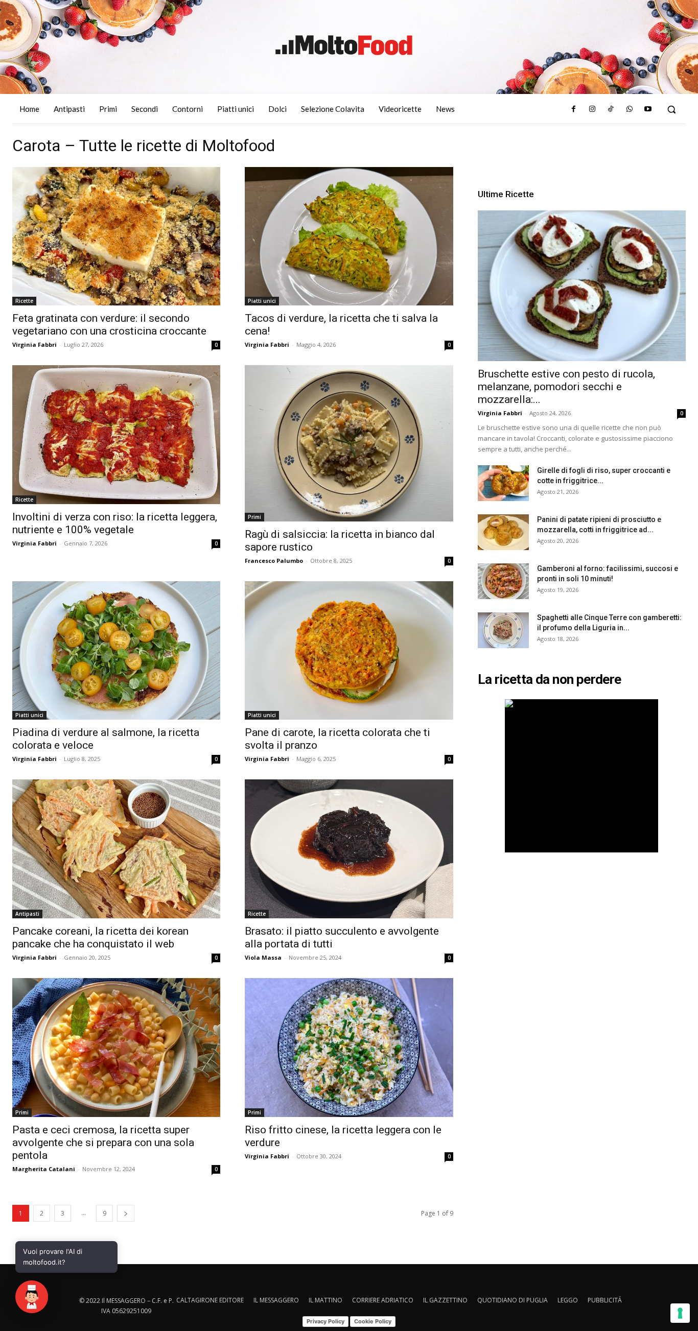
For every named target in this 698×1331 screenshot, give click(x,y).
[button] (671, 109)
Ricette (24, 300)
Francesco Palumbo (274, 560)
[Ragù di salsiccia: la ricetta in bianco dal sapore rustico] (349, 443)
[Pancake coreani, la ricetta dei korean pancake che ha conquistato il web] (116, 848)
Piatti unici (262, 300)
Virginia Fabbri (34, 344)
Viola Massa (263, 957)
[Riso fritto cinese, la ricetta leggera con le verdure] (349, 1047)
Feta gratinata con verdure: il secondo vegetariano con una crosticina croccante (109, 324)
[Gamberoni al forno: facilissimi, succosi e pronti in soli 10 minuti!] (503, 581)
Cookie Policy (372, 1321)
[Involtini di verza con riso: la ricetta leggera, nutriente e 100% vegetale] (116, 434)
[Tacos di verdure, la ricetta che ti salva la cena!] (349, 236)
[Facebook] (573, 109)
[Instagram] (592, 109)
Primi (254, 516)
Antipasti (27, 913)
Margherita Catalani (43, 1169)
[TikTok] (610, 109)
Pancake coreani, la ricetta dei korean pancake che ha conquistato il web (100, 937)
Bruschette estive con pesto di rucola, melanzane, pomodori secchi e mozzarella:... (566, 387)
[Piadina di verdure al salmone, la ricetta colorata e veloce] (116, 650)
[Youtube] (648, 109)
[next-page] (125, 1213)
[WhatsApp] (629, 109)
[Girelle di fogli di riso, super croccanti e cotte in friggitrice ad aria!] (503, 483)
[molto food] (344, 45)
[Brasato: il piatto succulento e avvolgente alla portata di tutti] (349, 848)
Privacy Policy (325, 1321)
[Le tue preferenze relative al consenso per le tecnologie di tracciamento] (680, 1313)
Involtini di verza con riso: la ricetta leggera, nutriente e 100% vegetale (114, 523)
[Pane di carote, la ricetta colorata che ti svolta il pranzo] (349, 650)
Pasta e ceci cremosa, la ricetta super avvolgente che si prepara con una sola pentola (103, 1142)
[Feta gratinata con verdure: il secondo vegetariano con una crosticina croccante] (116, 236)
